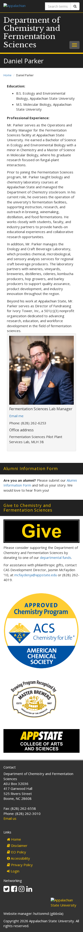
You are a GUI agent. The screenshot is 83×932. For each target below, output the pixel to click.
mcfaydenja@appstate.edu (35, 575)
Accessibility (20, 858)
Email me (16, 415)
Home (7, 75)
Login (14, 871)
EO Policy (18, 852)
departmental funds (55, 557)
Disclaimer (18, 845)
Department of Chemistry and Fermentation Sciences (31, 32)
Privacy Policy (21, 864)
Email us (9, 818)
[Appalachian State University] (20, 6)
